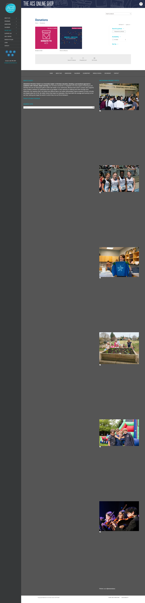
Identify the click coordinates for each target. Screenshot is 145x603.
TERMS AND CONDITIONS (113, 597)
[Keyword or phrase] (113, 31)
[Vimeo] (8, 55)
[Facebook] (6, 51)
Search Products (72, 60)
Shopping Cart (83, 60)
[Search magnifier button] (93, 107)
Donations (42, 23)
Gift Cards (94, 60)
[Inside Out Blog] (14, 51)
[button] (119, 97)
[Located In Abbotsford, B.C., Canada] (12, 55)
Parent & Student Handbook (31, 98)
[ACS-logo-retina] (10, 4)
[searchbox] (118, 13)
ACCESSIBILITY (125, 597)
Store (36, 23)
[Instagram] (10, 51)
